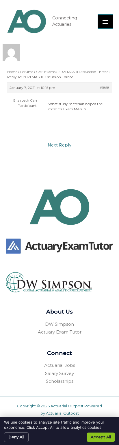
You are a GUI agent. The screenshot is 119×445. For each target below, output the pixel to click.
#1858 (104, 87)
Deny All (16, 437)
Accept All (101, 437)
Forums (26, 71)
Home (12, 71)
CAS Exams (45, 71)
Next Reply (59, 145)
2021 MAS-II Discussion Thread (83, 71)
